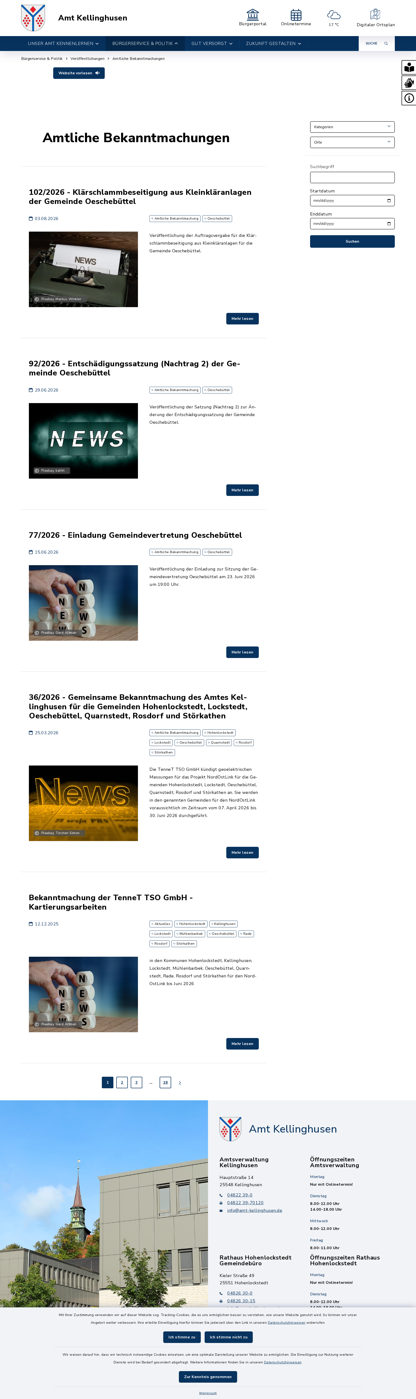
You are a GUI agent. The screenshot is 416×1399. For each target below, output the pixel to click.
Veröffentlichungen (87, 58)
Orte (318, 142)
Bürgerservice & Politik (42, 58)
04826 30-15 (241, 1301)
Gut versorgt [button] (209, 43)
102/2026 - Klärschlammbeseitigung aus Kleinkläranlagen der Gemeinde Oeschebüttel (140, 197)
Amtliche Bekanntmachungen (138, 58)
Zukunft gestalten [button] (271, 43)
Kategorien (323, 127)
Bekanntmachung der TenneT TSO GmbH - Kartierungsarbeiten (111, 902)
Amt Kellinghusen (92, 18)
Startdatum (322, 191)
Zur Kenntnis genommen (208, 1377)
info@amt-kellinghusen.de (254, 1210)
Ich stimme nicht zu (229, 1337)
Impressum (208, 1393)
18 (165, 1082)
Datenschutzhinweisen (287, 1322)
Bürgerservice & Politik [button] (142, 43)
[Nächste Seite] (180, 1082)
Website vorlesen (75, 73)
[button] (409, 67)
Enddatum (321, 214)
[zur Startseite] (33, 18)
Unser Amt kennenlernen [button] (60, 43)
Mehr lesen (243, 318)
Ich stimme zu (182, 1337)
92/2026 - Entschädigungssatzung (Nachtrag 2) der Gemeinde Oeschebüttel (134, 368)
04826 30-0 (240, 1293)
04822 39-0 (240, 1195)
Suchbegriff (322, 167)
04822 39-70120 (245, 1203)
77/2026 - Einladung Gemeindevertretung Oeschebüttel (135, 535)
